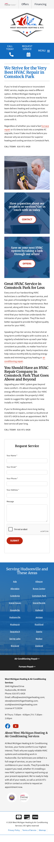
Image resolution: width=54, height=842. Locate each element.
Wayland (15, 645)
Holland (39, 610)
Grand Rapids (39, 602)
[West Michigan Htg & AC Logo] (27, 12)
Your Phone (12, 478)
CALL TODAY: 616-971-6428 (17, 146)
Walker (39, 638)
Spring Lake (15, 638)
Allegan (39, 581)
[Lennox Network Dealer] (11, 4)
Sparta (39, 631)
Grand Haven (15, 602)
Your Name (12, 455)
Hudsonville (15, 617)
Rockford (39, 624)
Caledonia (15, 595)
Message (10, 501)
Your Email (12, 467)
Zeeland (39, 645)
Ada (15, 581)
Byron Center (39, 588)
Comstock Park (39, 595)
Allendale (15, 588)
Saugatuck (15, 631)
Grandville (15, 610)
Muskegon (15, 624)
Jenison (39, 617)
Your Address (13, 490)
